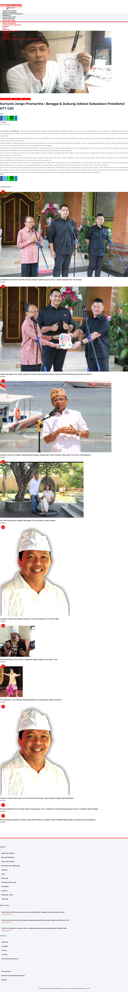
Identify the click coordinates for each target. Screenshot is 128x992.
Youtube (4, 954)
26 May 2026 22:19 (6, 930)
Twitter (4, 950)
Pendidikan (6, 32)
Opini (4, 28)
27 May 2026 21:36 (6, 914)
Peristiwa (6, 34)
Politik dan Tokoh (8, 36)
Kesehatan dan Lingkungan (12, 14)
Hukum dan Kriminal (9, 23)
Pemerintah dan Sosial (10, 31)
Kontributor (23, 39)
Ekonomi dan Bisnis (9, 21)
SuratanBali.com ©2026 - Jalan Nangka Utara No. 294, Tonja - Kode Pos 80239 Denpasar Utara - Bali (64, 988)
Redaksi (4, 980)
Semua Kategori (8, 18)
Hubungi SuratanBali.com (10, 39)
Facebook (4, 942)
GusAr (4, 122)
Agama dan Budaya (9, 20)
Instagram (4, 946)
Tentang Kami (6, 971)
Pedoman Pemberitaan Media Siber (13, 975)
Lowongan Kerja (33, 39)
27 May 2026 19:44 (7, 922)
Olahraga (6, 26)
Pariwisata (6, 29)
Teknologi (6, 37)
